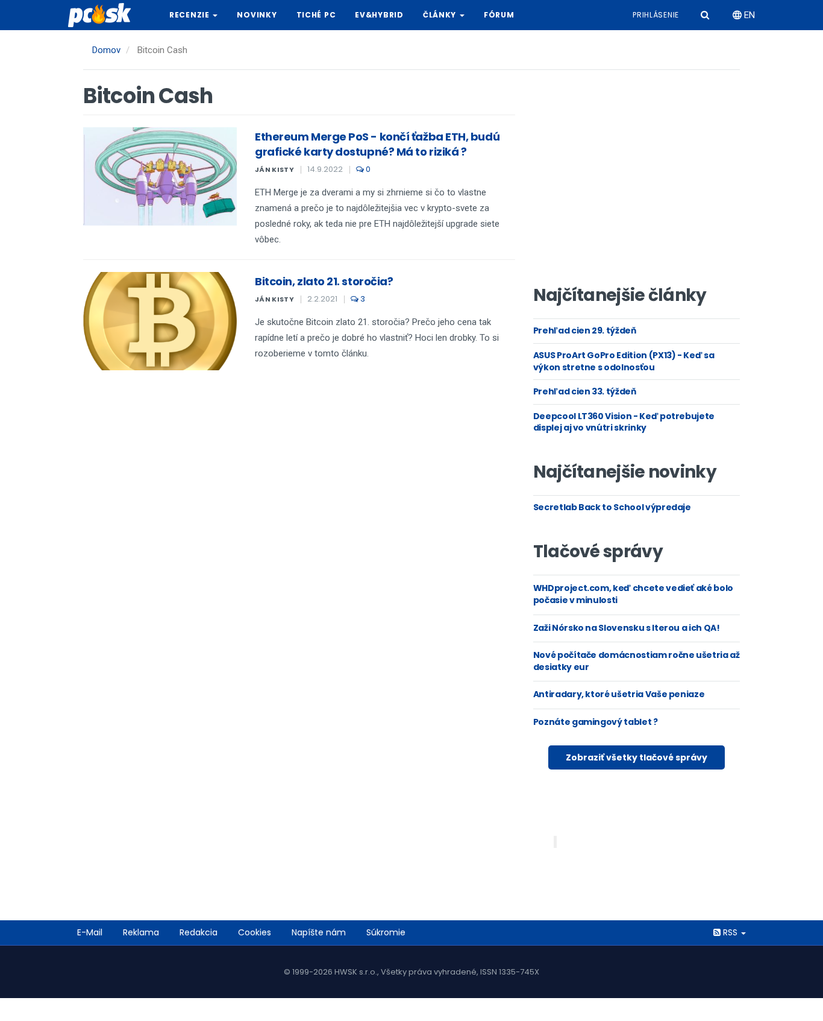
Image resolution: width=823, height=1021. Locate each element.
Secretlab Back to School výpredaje (612, 507)
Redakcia (198, 932)
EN (748, 15)
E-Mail (89, 932)
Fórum (499, 15)
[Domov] (104, 15)
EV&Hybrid (379, 15)
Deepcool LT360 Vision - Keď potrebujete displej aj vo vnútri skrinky (624, 422)
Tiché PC (316, 15)
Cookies (254, 932)
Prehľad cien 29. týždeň (584, 330)
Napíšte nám (319, 932)
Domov (106, 50)
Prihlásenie (656, 15)
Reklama (141, 932)
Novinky (257, 15)
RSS (730, 932)
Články (440, 15)
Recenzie (190, 15)
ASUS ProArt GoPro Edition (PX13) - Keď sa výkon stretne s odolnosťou (624, 361)
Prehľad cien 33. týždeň (584, 391)
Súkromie (385, 932)
